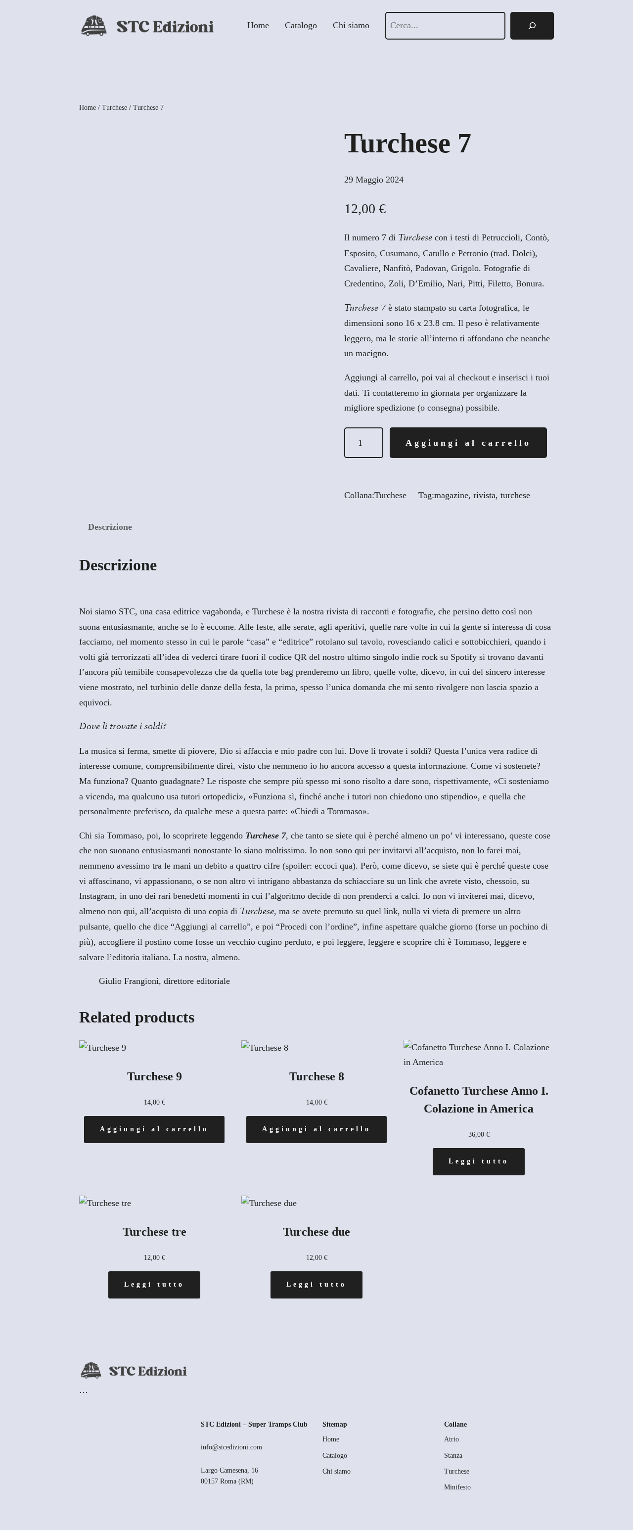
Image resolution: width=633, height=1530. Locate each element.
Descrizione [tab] (110, 527)
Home (87, 107)
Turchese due (316, 1231)
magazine (451, 495)
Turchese (114, 107)
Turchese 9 (154, 1076)
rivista (484, 495)
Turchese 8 (316, 1076)
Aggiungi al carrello (468, 443)
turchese (515, 495)
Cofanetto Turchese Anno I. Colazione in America (478, 1099)
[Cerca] (532, 26)
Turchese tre (154, 1231)
